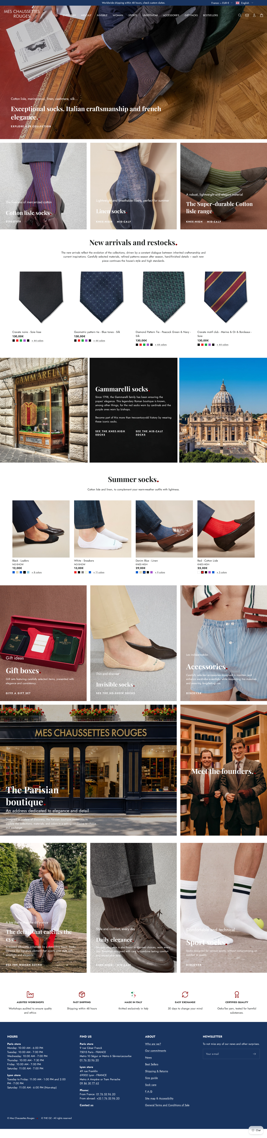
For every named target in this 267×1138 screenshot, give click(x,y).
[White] (198, 572)
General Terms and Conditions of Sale (167, 1105)
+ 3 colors (217, 572)
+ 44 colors (32, 340)
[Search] (240, 15)
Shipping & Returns (156, 1071)
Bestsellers (210, 15)
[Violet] (24, 340)
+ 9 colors (155, 572)
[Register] (254, 1054)
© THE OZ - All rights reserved (56, 1118)
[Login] (254, 15)
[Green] (21, 340)
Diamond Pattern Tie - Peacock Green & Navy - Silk (163, 334)
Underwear (150, 15)
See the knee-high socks (110, 433)
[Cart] (261, 15)
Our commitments (155, 1051)
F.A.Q (148, 1092)
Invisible (102, 15)
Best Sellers (151, 1064)
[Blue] (13, 572)
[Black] (13, 340)
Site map (150, 1098)
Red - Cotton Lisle (207, 561)
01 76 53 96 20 (89, 1060)
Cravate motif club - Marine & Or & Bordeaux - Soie (224, 334)
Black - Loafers (20, 561)
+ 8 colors (32, 572)
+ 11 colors (94, 572)
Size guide (151, 1078)
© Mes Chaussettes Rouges (20, 1118)
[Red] (17, 340)
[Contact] (247, 15)
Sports (132, 15)
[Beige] (17, 572)
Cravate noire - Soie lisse (26, 332)
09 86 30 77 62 (89, 1083)
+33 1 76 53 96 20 (108, 1098)
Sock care (150, 1085)
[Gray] (82, 572)
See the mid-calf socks (149, 433)
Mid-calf (86, 15)
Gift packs (191, 15)
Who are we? (153, 1044)
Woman (118, 15)
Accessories (171, 15)
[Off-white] (86, 572)
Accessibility (166, 1098)
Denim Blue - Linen (147, 561)
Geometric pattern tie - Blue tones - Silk (97, 332)
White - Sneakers (84, 561)
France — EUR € (220, 3)
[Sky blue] (28, 572)
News (148, 1058)
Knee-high (69, 15)
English (245, 3)
